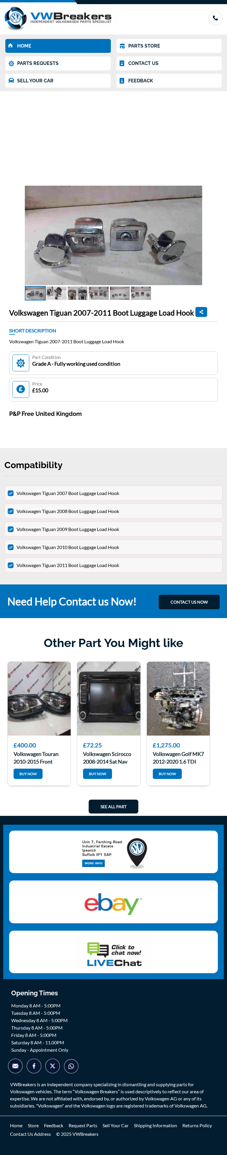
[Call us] (215, 23)
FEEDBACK (140, 81)
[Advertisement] (113, 135)
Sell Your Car (116, 1125)
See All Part (113, 806)
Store (33, 1125)
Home (16, 1125)
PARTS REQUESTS (38, 63)
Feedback (53, 1125)
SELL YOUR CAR (35, 81)
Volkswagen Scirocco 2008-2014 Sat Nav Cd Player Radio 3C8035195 (107, 757)
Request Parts (83, 1125)
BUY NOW (28, 774)
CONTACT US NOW (189, 602)
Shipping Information (155, 1125)
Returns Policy (197, 1125)
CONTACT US (143, 63)
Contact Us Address (30, 1134)
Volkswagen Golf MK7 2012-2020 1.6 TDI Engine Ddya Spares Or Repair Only (178, 757)
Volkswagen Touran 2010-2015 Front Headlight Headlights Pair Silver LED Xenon (39, 757)
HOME (24, 46)
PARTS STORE (144, 46)
